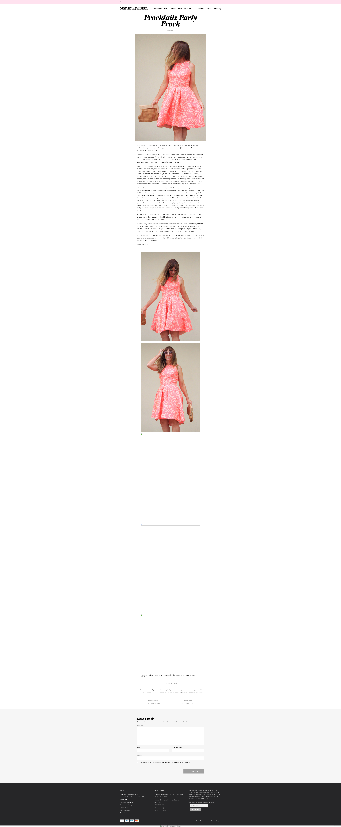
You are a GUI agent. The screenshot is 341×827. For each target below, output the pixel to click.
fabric (168, 690)
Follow (122, 2)
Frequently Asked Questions (128, 794)
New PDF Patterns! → (187, 702)
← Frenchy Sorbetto (153, 702)
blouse (161, 690)
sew (166, 692)
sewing (170, 692)
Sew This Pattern (202, 820)
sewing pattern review (183, 690)
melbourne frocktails (158, 692)
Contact (122, 813)
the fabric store (198, 692)
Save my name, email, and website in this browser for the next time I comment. (164, 762)
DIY (165, 690)
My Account (197, 2)
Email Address (177, 747)
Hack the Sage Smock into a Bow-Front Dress (169, 794)
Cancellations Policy (126, 805)
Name (139, 747)
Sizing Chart (123, 799)
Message (140, 726)
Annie (156, 690)
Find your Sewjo (159, 808)
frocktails (148, 692)
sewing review (177, 692)
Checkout (207, 2)
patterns (173, 690)
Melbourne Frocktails (144, 145)
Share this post (171, 683)
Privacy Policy (124, 807)
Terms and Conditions (126, 802)
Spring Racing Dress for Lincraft (184, 203)
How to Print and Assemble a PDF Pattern (133, 797)
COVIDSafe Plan (125, 810)
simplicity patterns (187, 692)
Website (139, 755)
